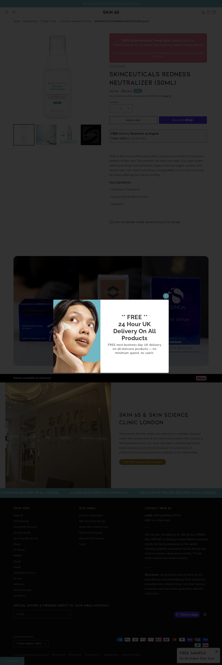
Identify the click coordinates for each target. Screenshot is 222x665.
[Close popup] (166, 296)
